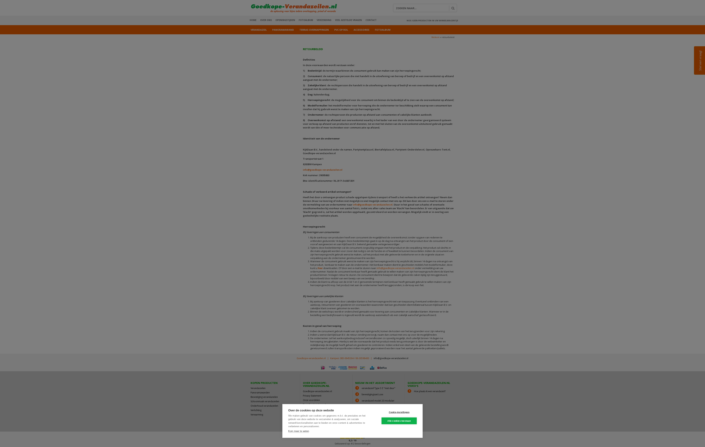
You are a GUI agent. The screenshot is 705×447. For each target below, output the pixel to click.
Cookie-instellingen (399, 412)
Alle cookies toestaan (399, 421)
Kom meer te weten (298, 431)
